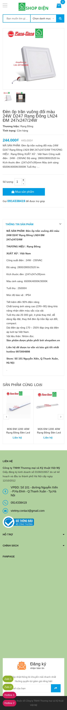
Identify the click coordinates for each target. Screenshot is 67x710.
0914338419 (16, 201)
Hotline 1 (9, 695)
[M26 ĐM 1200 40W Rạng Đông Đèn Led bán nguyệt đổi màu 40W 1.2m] (49, 405)
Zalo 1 (8, 678)
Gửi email (56, 688)
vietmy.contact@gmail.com (27, 510)
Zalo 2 (8, 686)
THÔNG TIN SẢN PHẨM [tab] (19, 224)
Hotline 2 (9, 703)
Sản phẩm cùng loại (22, 385)
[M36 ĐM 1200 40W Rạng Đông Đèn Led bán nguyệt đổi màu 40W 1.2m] (18, 405)
